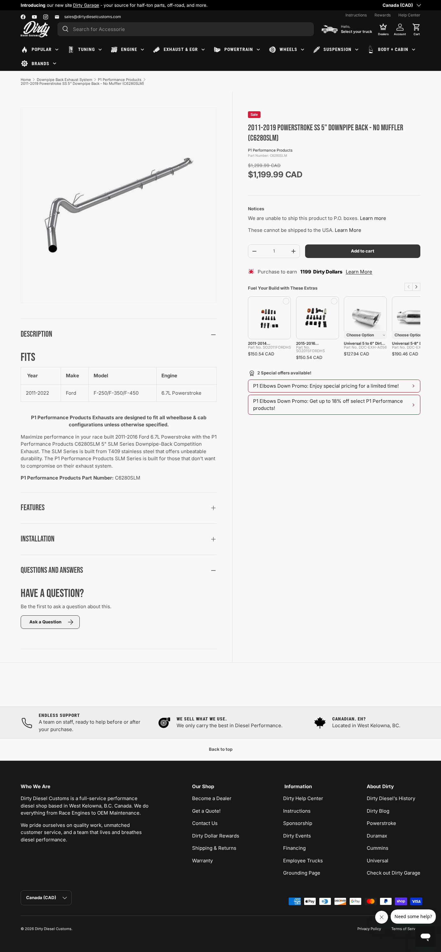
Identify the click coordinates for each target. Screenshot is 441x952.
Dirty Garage (86, 5)
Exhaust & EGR (181, 49)
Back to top (220, 749)
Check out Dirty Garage (393, 873)
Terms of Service (405, 929)
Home (26, 79)
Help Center (409, 15)
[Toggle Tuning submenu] (100, 50)
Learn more (373, 218)
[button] (416, 29)
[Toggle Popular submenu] (57, 50)
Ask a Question (45, 621)
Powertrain (238, 49)
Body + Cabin (393, 49)
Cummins (377, 848)
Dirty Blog (378, 811)
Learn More (348, 230)
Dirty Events (297, 836)
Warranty (202, 861)
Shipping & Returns (214, 848)
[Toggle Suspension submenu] (357, 50)
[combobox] (185, 29)
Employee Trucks (303, 861)
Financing (294, 848)
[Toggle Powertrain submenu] (258, 50)
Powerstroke (381, 823)
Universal (377, 861)
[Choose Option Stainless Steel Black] (365, 317)
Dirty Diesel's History (391, 798)
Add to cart (362, 250)
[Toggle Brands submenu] (54, 63)
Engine (129, 49)
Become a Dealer (211, 798)
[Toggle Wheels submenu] (302, 50)
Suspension (337, 49)
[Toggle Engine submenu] (142, 50)
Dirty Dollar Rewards (215, 836)
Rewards (382, 15)
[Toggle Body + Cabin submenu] (413, 50)
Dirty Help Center (303, 798)
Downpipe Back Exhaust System (64, 79)
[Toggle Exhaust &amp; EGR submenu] (203, 50)
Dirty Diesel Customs (53, 929)
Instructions (356, 15)
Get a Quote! (206, 811)
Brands (40, 63)
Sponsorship (297, 823)
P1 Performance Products (119, 79)
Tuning (86, 49)
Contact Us (205, 823)
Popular (42, 49)
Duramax (377, 836)
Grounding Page (301, 873)
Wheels (288, 49)
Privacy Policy (369, 929)
